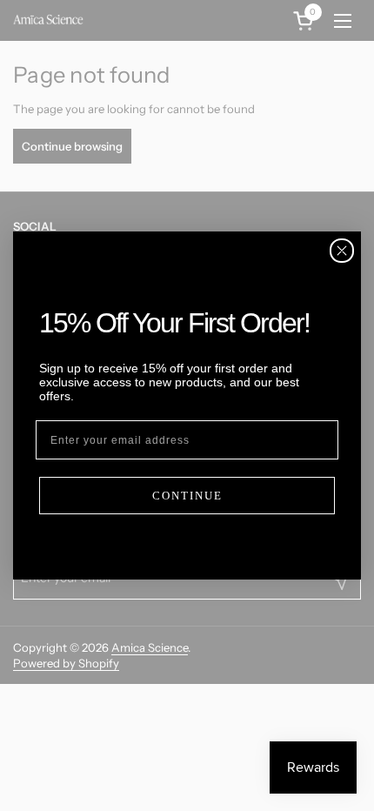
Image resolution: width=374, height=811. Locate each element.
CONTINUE (187, 495)
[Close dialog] (341, 250)
